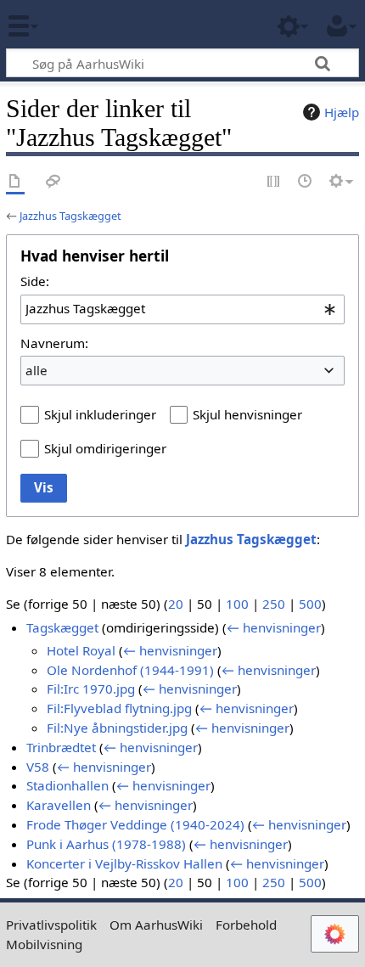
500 (310, 603)
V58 (37, 766)
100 (237, 603)
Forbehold (246, 924)
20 (175, 603)
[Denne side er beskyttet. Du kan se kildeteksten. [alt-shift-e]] (274, 182)
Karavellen (58, 804)
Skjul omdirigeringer (105, 448)
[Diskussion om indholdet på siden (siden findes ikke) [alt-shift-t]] (53, 182)
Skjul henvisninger (247, 414)
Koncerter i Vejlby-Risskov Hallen (124, 863)
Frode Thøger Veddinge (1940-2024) (135, 824)
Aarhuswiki (114, 25)
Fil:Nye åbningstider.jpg (117, 727)
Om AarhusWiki (156, 924)
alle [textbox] (36, 370)
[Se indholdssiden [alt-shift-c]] (15, 182)
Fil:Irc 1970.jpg (91, 688)
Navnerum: (54, 343)
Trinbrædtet (61, 747)
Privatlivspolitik (51, 924)
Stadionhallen (67, 785)
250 (273, 603)
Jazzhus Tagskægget (70, 215)
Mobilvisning (44, 944)
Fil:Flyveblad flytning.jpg (119, 708)
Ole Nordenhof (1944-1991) (130, 669)
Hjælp (341, 112)
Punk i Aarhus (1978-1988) (106, 843)
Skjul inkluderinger (100, 414)
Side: (34, 281)
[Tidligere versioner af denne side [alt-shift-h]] (305, 182)
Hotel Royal (81, 650)
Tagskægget (62, 627)
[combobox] (182, 309)
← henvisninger (274, 627)
